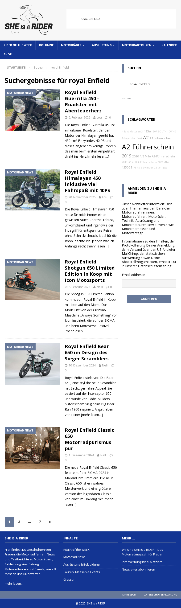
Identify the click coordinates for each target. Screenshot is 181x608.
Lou (99, 117)
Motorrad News (74, 557)
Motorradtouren (136, 45)
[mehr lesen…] (98, 156)
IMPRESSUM (129, 594)
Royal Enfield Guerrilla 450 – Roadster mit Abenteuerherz (83, 101)
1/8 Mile (145, 156)
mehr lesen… (14, 583)
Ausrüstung (102, 45)
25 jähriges (160, 167)
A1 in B (132, 162)
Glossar (69, 579)
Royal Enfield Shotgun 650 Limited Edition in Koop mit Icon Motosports (90, 271)
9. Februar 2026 (79, 117)
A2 (146, 137)
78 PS (136, 167)
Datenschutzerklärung (154, 266)
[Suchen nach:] (121, 19)
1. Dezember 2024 (81, 455)
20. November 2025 (82, 197)
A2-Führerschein (163, 156)
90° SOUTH (159, 131)
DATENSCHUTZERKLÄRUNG (160, 594)
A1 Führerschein (161, 138)
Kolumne (46, 45)
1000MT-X (163, 162)
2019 (126, 156)
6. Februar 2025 (79, 287)
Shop (8, 54)
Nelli (100, 287)
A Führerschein (147, 162)
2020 (135, 156)
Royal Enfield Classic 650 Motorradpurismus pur (89, 439)
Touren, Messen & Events (81, 572)
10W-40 (171, 131)
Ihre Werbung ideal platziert (142, 562)
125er (148, 131)
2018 (125, 162)
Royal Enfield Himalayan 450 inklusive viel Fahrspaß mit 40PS (87, 181)
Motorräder (71, 45)
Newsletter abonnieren (138, 569)
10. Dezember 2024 (82, 365)
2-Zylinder (147, 167)
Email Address (132, 274)
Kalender (169, 45)
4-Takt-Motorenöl (132, 131)
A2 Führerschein (148, 147)
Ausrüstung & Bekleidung (81, 564)
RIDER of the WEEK (18, 45)
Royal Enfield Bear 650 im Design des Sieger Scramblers (87, 352)
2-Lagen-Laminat (132, 138)
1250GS (127, 167)
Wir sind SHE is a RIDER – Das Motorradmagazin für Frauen (142, 552)
